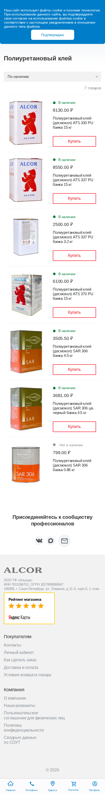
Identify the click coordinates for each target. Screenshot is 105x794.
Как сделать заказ (20, 660)
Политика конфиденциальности (24, 727)
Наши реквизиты (19, 705)
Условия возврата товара (27, 675)
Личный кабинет (19, 652)
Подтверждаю (52, 35)
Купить (74, 141)
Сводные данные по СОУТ (20, 740)
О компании (15, 698)
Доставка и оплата (21, 667)
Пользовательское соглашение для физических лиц (34, 715)
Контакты (12, 645)
